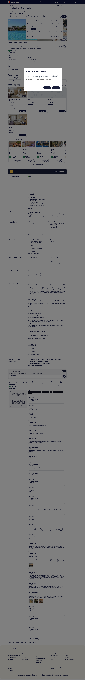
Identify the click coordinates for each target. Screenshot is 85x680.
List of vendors (28, 83)
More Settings (30, 87)
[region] (43, 79)
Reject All (47, 87)
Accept (56, 87)
